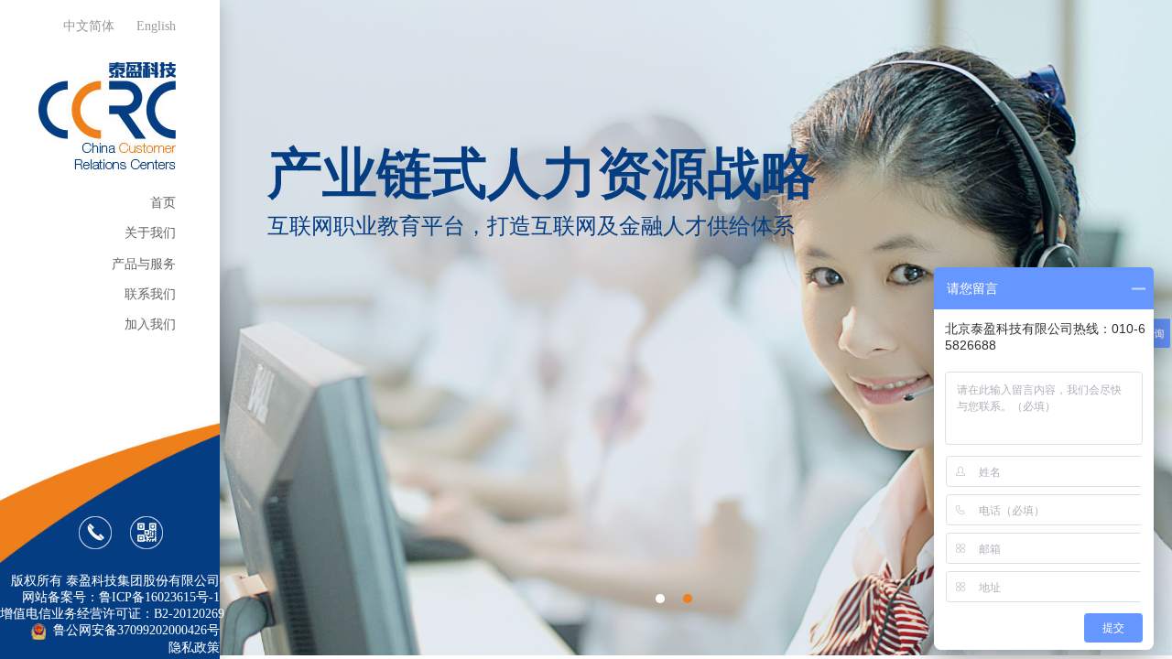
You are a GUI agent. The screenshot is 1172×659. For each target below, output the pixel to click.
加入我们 (150, 324)
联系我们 (150, 294)
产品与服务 (144, 264)
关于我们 (150, 233)
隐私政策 (194, 647)
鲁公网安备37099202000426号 (134, 630)
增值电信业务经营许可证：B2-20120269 (110, 614)
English (156, 26)
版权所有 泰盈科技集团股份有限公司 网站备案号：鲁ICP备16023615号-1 (115, 589)
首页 (163, 203)
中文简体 (88, 26)
